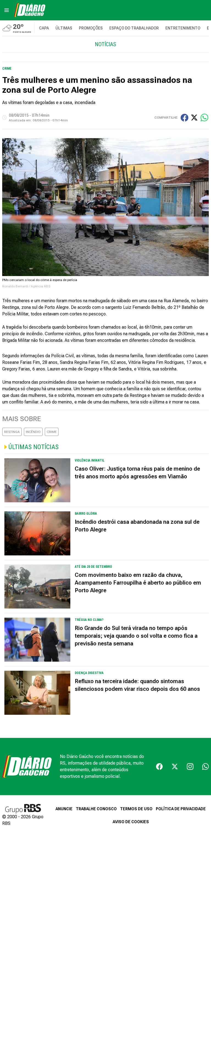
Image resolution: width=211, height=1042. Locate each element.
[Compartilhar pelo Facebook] (184, 118)
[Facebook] (159, 766)
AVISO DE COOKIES (131, 822)
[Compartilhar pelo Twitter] (194, 117)
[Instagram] (190, 766)
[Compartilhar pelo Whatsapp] (204, 117)
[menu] (6, 10)
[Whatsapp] (205, 766)
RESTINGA (12, 432)
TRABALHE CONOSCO (96, 809)
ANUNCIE (64, 809)
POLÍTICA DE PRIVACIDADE (181, 809)
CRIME (52, 432)
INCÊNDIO (33, 432)
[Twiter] (174, 766)
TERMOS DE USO (136, 809)
